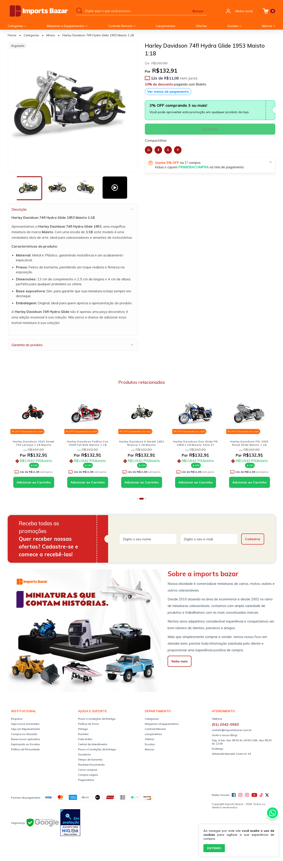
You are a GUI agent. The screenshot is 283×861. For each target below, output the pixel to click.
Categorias (16, 26)
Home (12, 35)
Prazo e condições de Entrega (96, 718)
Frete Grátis (85, 739)
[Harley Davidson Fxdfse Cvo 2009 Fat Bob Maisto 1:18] (87, 413)
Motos (50, 35)
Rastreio (83, 734)
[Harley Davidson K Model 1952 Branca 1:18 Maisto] (141, 413)
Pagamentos (86, 779)
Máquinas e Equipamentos (66, 26)
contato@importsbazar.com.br (232, 730)
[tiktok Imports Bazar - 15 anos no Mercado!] (261, 795)
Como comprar (87, 769)
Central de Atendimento (92, 744)
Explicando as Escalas (25, 744)
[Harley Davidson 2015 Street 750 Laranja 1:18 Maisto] (33, 413)
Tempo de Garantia (90, 759)
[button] (137, 498)
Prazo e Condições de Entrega (97, 749)
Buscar (198, 11)
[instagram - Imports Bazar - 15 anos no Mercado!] (247, 795)
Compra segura (88, 774)
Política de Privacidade (25, 749)
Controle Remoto (120, 26)
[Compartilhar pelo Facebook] (158, 150)
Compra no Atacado (24, 734)
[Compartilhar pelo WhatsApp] (148, 150)
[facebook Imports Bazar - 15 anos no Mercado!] (233, 795)
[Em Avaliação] (70, 823)
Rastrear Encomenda (91, 764)
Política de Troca (88, 723)
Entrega (83, 729)
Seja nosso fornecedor (25, 723)
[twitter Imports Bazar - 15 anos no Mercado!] (267, 795)
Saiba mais (179, 661)
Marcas (267, 26)
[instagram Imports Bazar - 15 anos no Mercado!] (240, 795)
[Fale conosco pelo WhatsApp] (272, 813)
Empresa (16, 718)
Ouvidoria (84, 754)
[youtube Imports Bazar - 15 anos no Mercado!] (254, 795)
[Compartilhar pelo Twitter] (168, 150)
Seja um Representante (25, 729)
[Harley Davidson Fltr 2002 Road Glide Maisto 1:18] (249, 413)
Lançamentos (165, 26)
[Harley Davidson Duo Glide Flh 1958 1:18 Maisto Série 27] (195, 413)
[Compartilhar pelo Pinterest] (178, 150)
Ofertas (201, 26)
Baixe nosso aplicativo (25, 739)
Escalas (233, 26)
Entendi (214, 848)
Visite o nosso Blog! (224, 735)
